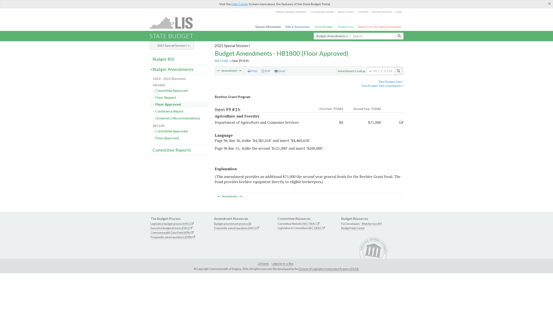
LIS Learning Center (322, 12)
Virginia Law (345, 27)
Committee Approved (171, 90)
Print (254, 71)
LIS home (363, 12)
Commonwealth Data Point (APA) (170, 232)
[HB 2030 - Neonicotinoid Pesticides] (240, 70)
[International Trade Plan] (219, 70)
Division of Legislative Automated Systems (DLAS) (329, 269)
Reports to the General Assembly (379, 27)
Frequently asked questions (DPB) (171, 237)
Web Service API (372, 223)
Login (399, 12)
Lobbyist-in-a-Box (282, 263)
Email (281, 71)
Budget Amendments (331, 36)
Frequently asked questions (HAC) (235, 228)
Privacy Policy (346, 12)
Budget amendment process (231, 223)
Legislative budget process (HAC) (171, 223)
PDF (267, 71)
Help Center (240, 4)
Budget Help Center (353, 228)
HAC (305, 223)
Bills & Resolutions (298, 27)
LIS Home (263, 263)
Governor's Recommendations (177, 118)
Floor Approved (168, 104)
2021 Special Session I (172, 45)
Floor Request (165, 97)
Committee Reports (172, 149)
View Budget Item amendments (381, 85)
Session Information (268, 27)
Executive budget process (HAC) (170, 228)
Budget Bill (163, 59)
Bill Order (222, 61)
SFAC (313, 223)
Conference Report (169, 111)
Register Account (382, 12)
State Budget (324, 27)
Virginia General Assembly (291, 12)
